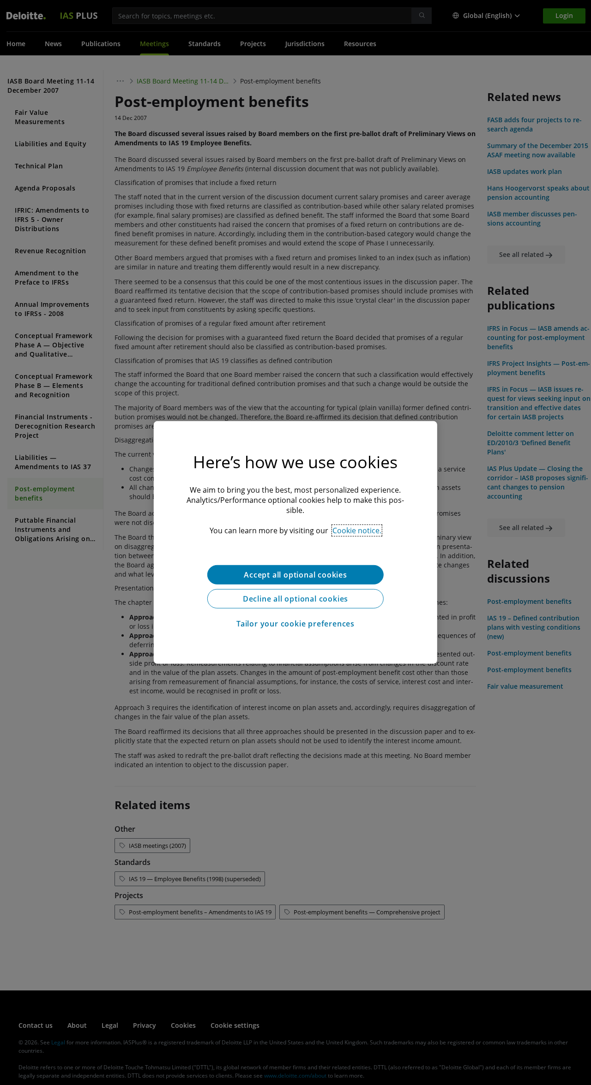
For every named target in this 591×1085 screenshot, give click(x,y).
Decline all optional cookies (295, 599)
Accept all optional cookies (295, 575)
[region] (295, 542)
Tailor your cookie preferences (295, 624)
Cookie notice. (356, 530)
